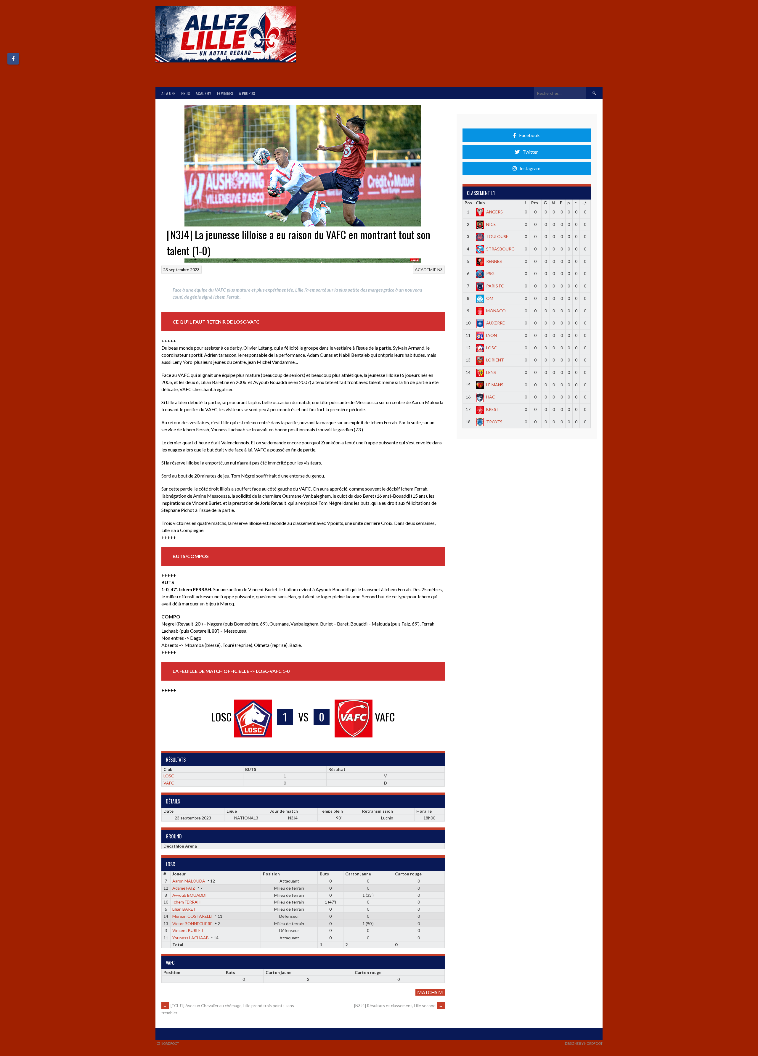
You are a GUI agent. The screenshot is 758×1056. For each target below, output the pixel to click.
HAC (490, 396)
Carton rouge (408, 873)
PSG (490, 273)
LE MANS (494, 384)
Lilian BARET (184, 909)
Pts (534, 202)
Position (271, 873)
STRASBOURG (500, 248)
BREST (492, 409)
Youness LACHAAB (190, 937)
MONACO (496, 310)
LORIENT (495, 359)
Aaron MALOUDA (188, 880)
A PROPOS (247, 93)
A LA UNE (168, 93)
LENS (491, 372)
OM (489, 298)
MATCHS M (430, 992)
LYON (491, 335)
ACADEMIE (425, 269)
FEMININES (225, 93)
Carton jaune (358, 873)
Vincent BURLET (188, 930)
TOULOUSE (497, 236)
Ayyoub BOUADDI (189, 895)
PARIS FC (495, 285)
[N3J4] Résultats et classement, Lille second (398, 1005)
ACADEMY (203, 93)
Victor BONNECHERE (192, 923)
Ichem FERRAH (186, 901)
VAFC (168, 782)
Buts (324, 873)
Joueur (179, 873)
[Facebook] (13, 59)
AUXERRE (495, 322)
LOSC (168, 775)
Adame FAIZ (183, 888)
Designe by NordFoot (584, 1043)
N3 (440, 269)
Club (480, 202)
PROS (185, 93)
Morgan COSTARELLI (192, 916)
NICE (491, 224)
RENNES (494, 261)
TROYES (494, 421)
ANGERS (494, 211)
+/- (584, 202)
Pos (468, 202)
